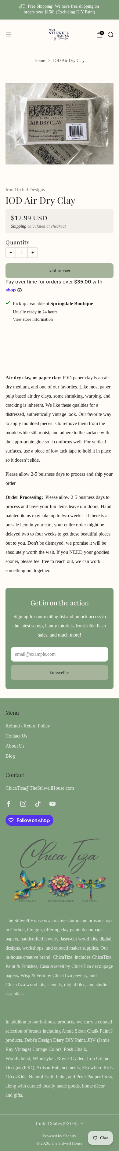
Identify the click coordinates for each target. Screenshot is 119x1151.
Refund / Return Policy (27, 725)
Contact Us (16, 735)
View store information (33, 319)
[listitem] (59, 10)
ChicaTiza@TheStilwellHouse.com (39, 788)
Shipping (18, 226)
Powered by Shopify (59, 1136)
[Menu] (8, 35)
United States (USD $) (57, 1123)
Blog (10, 756)
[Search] (110, 34)
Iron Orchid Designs (25, 189)
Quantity (17, 242)
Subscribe (59, 672)
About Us (14, 746)
